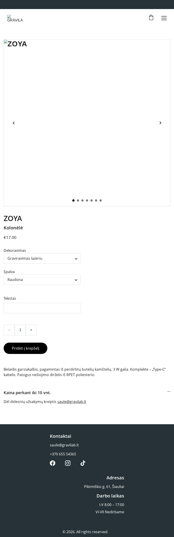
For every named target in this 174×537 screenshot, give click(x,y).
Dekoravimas (15, 250)
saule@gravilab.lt (71, 401)
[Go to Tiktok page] (83, 463)
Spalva (9, 271)
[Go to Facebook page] (52, 463)
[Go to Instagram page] (67, 463)
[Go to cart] (151, 17)
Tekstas (10, 298)
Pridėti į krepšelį (25, 348)
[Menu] (164, 18)
